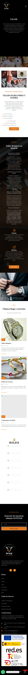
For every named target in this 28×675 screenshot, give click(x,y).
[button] (3, 672)
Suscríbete (15, 528)
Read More (4, 353)
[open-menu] (26, 6)
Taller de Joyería (7, 382)
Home (3, 339)
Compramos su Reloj (8, 420)
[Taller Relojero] (14, 329)
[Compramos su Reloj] (14, 406)
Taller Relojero (6, 343)
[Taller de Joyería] (14, 367)
